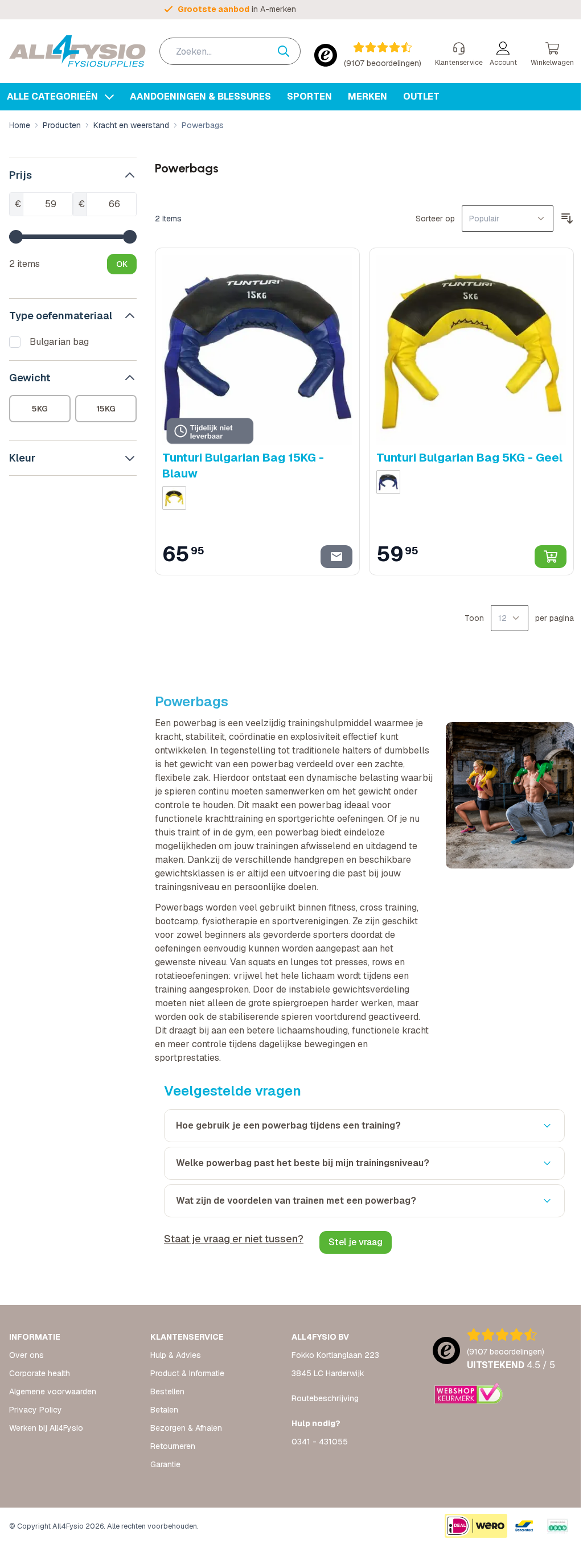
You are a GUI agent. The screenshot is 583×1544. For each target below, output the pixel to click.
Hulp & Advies (173, 1355)
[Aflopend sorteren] (558, 218)
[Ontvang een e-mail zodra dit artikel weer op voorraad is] (331, 553)
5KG (39, 409)
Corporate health (39, 1373)
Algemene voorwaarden (52, 1391)
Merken (367, 96)
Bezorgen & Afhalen (184, 1428)
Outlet (421, 96)
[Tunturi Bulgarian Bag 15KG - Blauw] (253, 348)
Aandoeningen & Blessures (200, 96)
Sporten (309, 96)
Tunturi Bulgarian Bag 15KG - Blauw (241, 462)
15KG (104, 409)
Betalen (162, 1410)
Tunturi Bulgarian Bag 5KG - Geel (464, 454)
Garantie (163, 1464)
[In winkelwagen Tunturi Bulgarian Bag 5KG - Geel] (542, 553)
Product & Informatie (185, 1373)
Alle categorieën (53, 96)
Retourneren (170, 1446)
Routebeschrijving (321, 1398)
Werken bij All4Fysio (46, 1428)
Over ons (26, 1355)
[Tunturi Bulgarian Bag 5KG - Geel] (464, 348)
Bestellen (165, 1391)
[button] (71, 175)
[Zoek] (280, 51)
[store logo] (77, 51)
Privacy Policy (35, 1410)
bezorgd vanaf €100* (238, 9)
